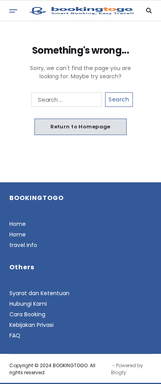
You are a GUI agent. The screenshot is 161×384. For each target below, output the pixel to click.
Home (17, 224)
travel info (23, 245)
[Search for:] (65, 101)
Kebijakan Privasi (31, 325)
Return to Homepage (80, 126)
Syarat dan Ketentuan (39, 293)
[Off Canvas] (13, 11)
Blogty (118, 372)
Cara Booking (27, 314)
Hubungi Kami (28, 304)
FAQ (14, 335)
